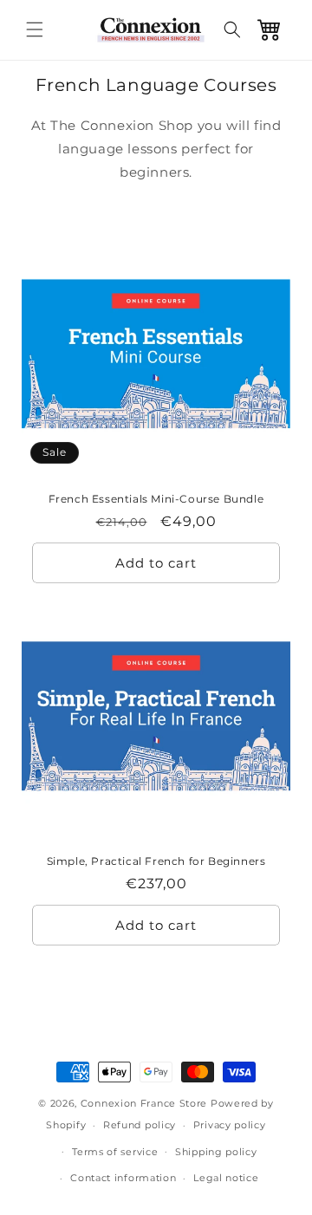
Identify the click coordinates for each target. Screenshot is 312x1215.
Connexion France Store (144, 1103)
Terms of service (115, 1152)
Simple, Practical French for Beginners (156, 860)
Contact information (123, 1178)
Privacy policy (229, 1125)
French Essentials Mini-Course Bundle (156, 497)
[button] (35, 29)
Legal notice (225, 1178)
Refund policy (139, 1125)
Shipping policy (216, 1152)
